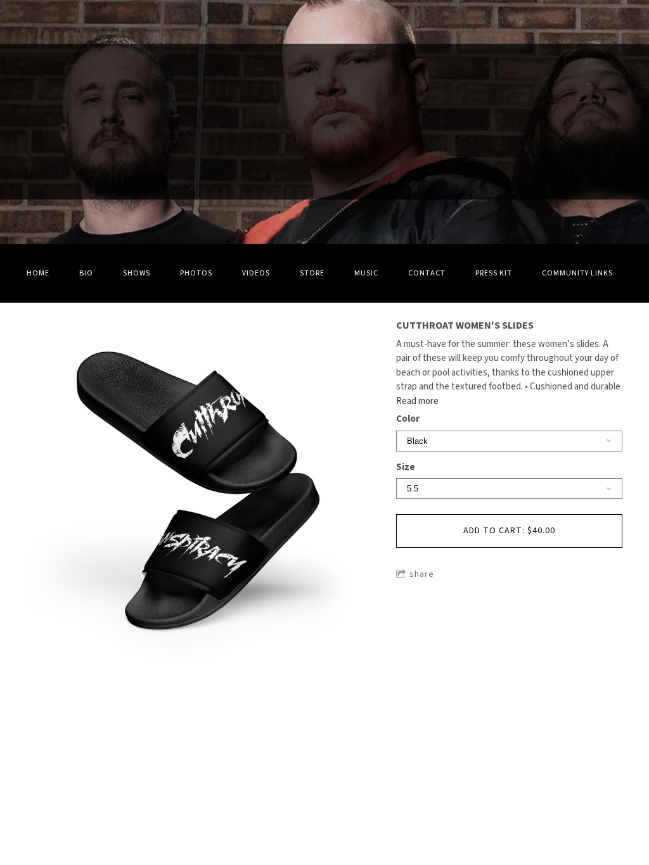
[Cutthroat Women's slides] (196, 490)
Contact (427, 273)
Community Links (577, 273)
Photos (196, 273)
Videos (256, 273)
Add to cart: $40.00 (509, 530)
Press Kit (493, 273)
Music (366, 273)
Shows (136, 273)
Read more (417, 401)
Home (38, 273)
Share (421, 574)
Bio (86, 273)
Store (312, 273)
